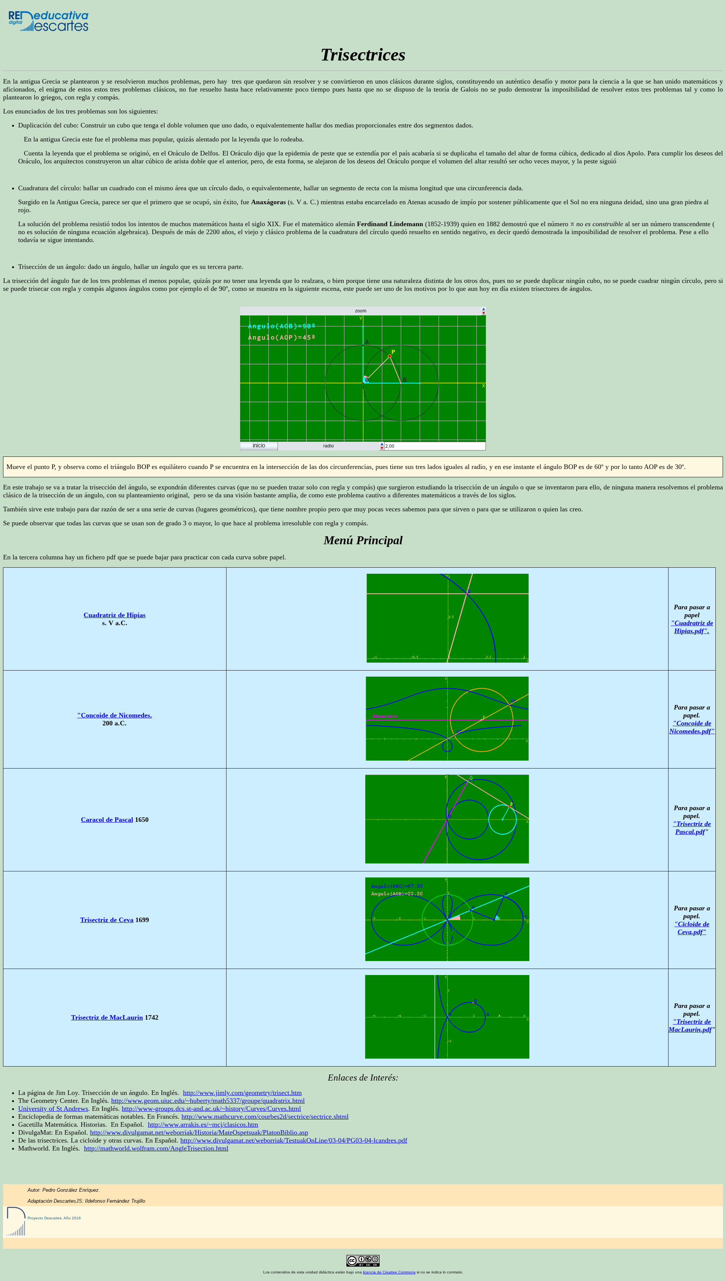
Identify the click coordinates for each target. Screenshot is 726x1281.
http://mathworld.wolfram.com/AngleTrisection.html (156, 1148)
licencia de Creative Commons (389, 1272)
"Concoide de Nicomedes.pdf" (692, 727)
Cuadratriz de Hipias (115, 615)
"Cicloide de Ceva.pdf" (691, 928)
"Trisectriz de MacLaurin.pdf (690, 1025)
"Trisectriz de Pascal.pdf (692, 827)
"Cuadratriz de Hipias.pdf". (692, 627)
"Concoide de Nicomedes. (114, 715)
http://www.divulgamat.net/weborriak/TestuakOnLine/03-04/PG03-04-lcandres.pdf (293, 1140)
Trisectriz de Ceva (106, 920)
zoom (360, 311)
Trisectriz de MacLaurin (107, 1017)
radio (328, 446)
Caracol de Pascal (107, 819)
